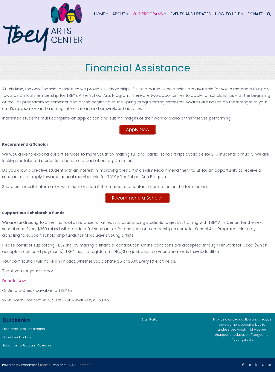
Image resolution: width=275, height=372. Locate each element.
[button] (269, 14)
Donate (255, 14)
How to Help (227, 14)
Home (99, 14)
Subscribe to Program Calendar (26, 345)
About (118, 14)
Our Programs (148, 14)
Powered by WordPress (19, 365)
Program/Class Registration (23, 329)
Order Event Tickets (16, 337)
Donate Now (14, 280)
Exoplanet (59, 365)
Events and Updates (191, 14)
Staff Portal (150, 319)
